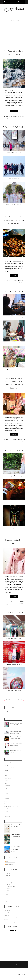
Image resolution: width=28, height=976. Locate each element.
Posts (7, 861)
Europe (6, 770)
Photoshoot (7, 796)
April (8, 890)
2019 (7, 892)
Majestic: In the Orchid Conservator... (14, 369)
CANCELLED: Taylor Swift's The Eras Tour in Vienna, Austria (16, 848)
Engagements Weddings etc (10, 767)
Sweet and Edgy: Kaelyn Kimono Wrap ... (14, 475)
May (8, 888)
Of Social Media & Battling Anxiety (14, 690)
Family (11, 537)
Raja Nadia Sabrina (8, 912)
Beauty (20, 378)
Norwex (6, 793)
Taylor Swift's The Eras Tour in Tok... (14, 152)
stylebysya (21, 117)
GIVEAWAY (7, 785)
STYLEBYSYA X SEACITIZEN (11, 806)
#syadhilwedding (12, 378)
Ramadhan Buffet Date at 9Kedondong (14, 317)
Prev (5, 74)
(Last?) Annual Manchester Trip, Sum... (14, 638)
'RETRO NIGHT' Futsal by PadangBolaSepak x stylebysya (16, 836)
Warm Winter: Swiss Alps (14, 178)
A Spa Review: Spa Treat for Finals (14, 527)
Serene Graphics (7, 972)
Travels (14, 48)
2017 (7, 896)
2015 (7, 900)
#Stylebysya (15, 20)
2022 (7, 877)
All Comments (9, 864)
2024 (7, 873)
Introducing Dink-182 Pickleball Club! (15, 825)
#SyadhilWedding (15, 24)
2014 (7, 901)
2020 (7, 881)
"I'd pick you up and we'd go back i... (14, 664)
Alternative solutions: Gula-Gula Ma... (14, 501)
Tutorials (6, 814)
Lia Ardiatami (7, 910)
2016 (7, 898)
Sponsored (6, 803)
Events (6, 773)
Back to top (20, 974)
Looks (5, 790)
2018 (7, 894)
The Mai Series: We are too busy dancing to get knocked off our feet (15, 731)
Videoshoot (7, 816)
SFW (5, 801)
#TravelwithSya (15, 17)
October (9, 883)
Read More (14, 275)
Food (14, 213)
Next (22, 74)
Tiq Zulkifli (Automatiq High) (10, 922)
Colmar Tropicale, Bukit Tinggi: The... (14, 204)
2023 (7, 875)
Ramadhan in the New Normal (14, 541)
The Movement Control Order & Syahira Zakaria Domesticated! (14, 220)
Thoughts (17, 537)
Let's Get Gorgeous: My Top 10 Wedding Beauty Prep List (14, 384)
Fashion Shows (7, 778)
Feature (6, 780)
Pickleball (6, 798)
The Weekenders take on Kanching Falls (14, 52)
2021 (7, 879)
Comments (14, 116)
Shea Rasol (6, 915)
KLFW (5, 788)
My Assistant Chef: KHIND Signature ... (14, 343)
